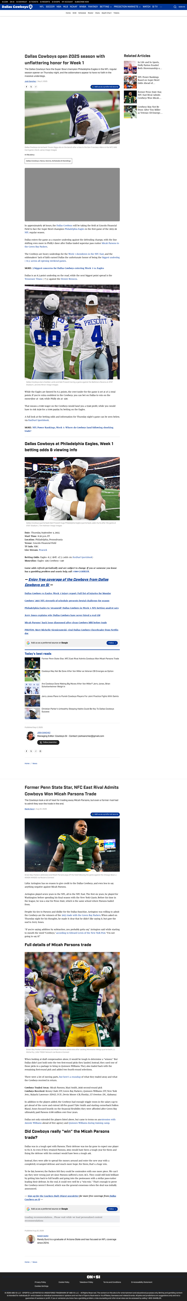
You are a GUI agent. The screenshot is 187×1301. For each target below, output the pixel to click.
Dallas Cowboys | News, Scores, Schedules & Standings (48, 161)
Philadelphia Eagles (74, 229)
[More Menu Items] (160, 7)
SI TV (155, 7)
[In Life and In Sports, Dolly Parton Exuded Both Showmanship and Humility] (143, 67)
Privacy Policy (40, 1282)
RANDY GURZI (42, 1236)
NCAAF (73, 7)
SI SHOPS (56, 2)
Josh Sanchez (30, 81)
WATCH (146, 7)
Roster (90, 13)
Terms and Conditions (112, 1282)
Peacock (43, 550)
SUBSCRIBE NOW (82, 2)
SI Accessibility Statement (141, 1282)
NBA (59, 7)
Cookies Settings (41, 1286)
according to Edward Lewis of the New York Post (80, 933)
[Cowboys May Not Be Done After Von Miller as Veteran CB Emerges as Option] (143, 111)
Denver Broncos (69, 279)
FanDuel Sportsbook (38, 420)
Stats (97, 13)
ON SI (12, 2)
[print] (40, 751)
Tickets (116, 13)
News (35, 764)
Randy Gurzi (29, 809)
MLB (65, 7)
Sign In (182, 7)
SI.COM (5, 2)
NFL (42, 7)
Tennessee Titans (34, 279)
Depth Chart (107, 13)
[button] (106, 7)
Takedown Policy (86, 1282)
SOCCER (50, 7)
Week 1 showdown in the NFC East (86, 254)
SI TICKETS (33, 2)
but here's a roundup (70, 1077)
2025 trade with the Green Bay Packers (81, 915)
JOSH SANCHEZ (43, 733)
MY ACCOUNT (67, 2)
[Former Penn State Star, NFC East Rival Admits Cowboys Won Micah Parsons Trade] (143, 97)
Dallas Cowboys (64, 225)
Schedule (82, 13)
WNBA (82, 7)
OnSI (74, 13)
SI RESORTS (45, 2)
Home (68, 13)
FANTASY (93, 7)
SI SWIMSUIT (21, 2)
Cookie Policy (64, 1282)
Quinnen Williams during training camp (89, 1123)
